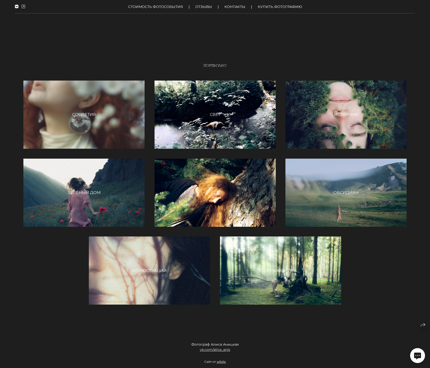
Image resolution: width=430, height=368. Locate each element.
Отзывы (203, 6)
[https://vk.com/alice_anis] (16, 6)
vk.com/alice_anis (215, 349)
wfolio (221, 362)
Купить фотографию (280, 6)
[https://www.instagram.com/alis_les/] (23, 6)
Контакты (234, 6)
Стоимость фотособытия (155, 6)
